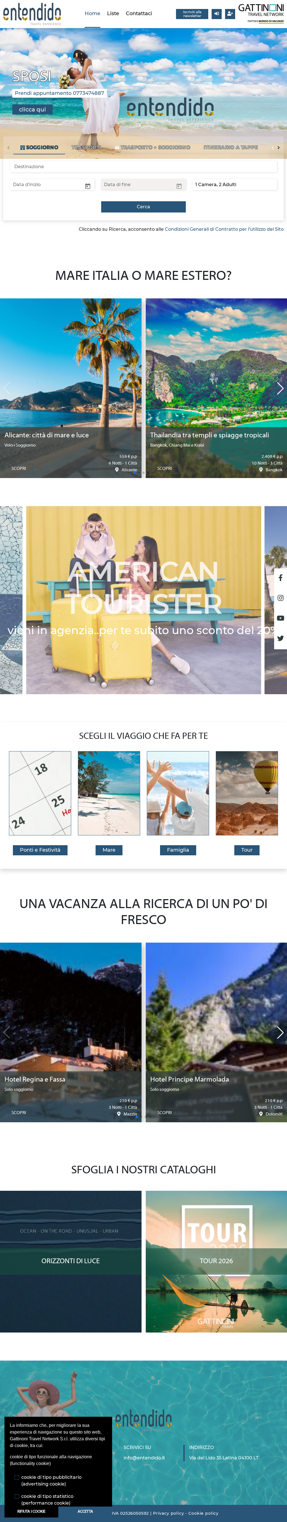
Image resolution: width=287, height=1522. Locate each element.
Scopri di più (70, 1196)
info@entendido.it (144, 1458)
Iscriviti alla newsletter (192, 14)
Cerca (143, 206)
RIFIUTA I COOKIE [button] (31, 1512)
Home (92, 13)
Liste (113, 13)
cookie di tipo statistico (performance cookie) (47, 1500)
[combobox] (143, 166)
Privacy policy (168, 1513)
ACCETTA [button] (85, 1512)
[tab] (39, 147)
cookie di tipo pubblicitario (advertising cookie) (51, 1481)
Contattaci (139, 13)
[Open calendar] (87, 186)
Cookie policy (203, 1513)
